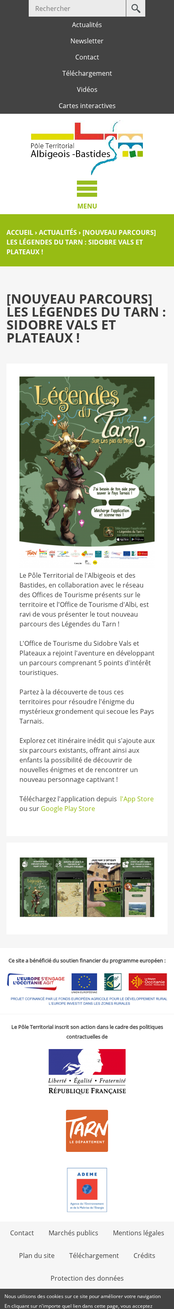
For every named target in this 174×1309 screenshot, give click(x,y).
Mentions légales (138, 1232)
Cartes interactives (87, 105)
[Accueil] (87, 147)
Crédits (144, 1255)
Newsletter (87, 40)
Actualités (87, 24)
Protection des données (87, 1278)
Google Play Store (68, 808)
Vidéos (87, 89)
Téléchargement (87, 73)
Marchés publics (73, 1232)
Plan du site (37, 1255)
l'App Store (137, 798)
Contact (87, 57)
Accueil (19, 232)
